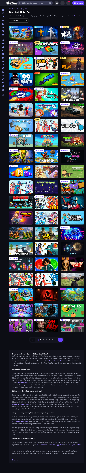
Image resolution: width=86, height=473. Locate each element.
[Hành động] (3, 65)
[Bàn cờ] (3, 47)
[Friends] (57, 3)
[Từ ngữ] (3, 89)
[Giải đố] (3, 61)
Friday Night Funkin (73, 445)
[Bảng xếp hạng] (3, 34)
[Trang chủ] (3, 9)
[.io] (3, 68)
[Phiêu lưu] (3, 82)
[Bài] (3, 43)
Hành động (20, 9)
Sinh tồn (28, 9)
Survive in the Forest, (20, 421)
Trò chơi (12, 9)
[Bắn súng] (3, 50)
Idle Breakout (42, 445)
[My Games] (62, 3)
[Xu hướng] (3, 20)
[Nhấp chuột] (3, 79)
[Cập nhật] (3, 24)
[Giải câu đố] (3, 57)
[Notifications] (68, 3)
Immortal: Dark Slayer (21, 404)
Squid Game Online (57, 361)
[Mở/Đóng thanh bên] (3, 3)
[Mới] (3, 17)
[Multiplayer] (3, 31)
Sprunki (52, 445)
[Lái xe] (3, 72)
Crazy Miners (23, 382)
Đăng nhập (78, 3)
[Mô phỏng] (3, 75)
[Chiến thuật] (3, 54)
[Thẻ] (3, 95)
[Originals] (3, 27)
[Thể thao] (3, 86)
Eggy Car (59, 445)
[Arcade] (3, 40)
